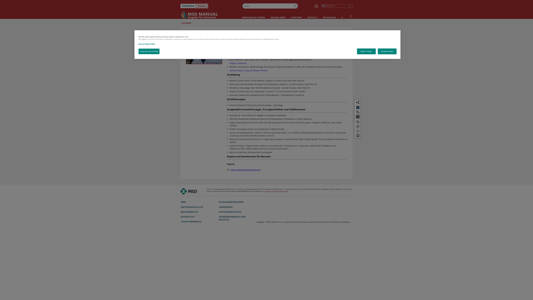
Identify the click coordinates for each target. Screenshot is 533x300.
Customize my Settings (149, 51)
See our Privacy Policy (146, 44)
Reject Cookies (366, 51)
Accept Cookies (387, 51)
